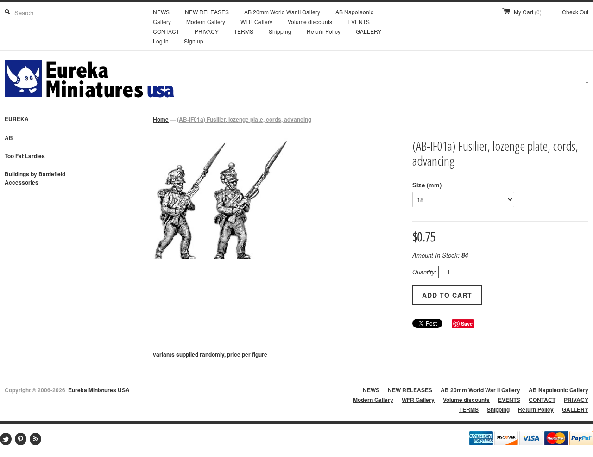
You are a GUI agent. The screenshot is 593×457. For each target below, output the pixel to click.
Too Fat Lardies (56, 156)
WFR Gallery (256, 21)
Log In (161, 41)
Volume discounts (310, 21)
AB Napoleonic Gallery (558, 390)
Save (467, 323)
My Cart (528, 12)
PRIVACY (207, 31)
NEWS (161, 12)
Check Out (575, 12)
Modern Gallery (205, 21)
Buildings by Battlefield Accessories (35, 178)
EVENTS (358, 21)
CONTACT (166, 31)
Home (161, 119)
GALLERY (368, 31)
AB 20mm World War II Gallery (282, 12)
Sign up (193, 41)
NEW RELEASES (207, 12)
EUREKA (56, 119)
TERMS (243, 31)
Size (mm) (427, 184)
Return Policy (324, 31)
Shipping (280, 31)
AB (56, 138)
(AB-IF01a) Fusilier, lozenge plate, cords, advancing (244, 119)
